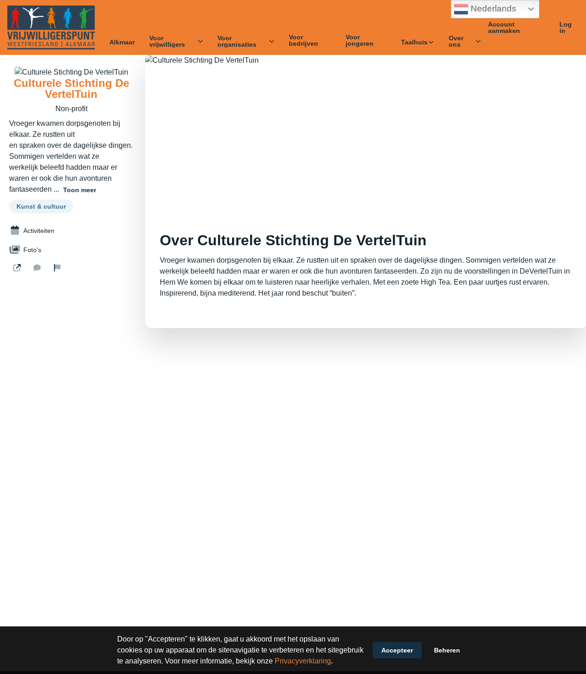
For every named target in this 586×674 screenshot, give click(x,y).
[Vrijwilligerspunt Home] (51, 27)
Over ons (456, 41)
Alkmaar (122, 42)
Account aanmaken (504, 27)
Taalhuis (414, 42)
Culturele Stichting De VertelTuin (71, 89)
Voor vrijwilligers (167, 41)
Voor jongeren (360, 40)
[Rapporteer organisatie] (57, 267)
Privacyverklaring (303, 661)
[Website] (17, 267)
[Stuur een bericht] (37, 267)
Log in (565, 27)
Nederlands (492, 8)
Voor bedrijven (303, 40)
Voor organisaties (236, 41)
